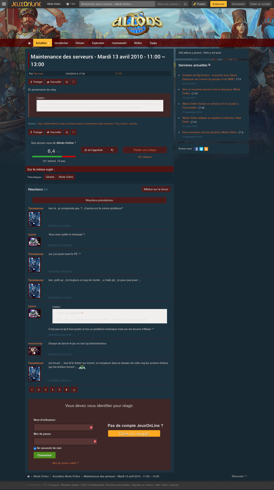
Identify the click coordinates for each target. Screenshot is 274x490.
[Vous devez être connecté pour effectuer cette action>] (112, 150)
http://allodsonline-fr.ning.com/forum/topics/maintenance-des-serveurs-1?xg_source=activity (87, 123)
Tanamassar (35, 208)
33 (196, 93)
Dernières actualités (193, 65)
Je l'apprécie (95, 150)
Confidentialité (96, 485)
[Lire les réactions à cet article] (74, 82)
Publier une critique (145, 150)
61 (195, 122)
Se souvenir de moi (49, 448)
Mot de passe (42, 434)
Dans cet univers (168, 4)
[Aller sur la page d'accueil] (28, 476)
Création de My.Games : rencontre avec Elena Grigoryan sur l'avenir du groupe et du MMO (209, 77)
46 (202, 107)
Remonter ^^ (239, 476)
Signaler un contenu (142, 485)
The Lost (38, 73)
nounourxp (35, 343)
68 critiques (145, 157)
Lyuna (32, 234)
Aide (157, 485)
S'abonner (218, 4)
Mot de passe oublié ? (66, 463)
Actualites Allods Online (66, 476)
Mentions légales (70, 485)
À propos (54, 485)
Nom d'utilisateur (44, 420)
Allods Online (41, 476)
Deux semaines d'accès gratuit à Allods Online (209, 132)
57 (120, 73)
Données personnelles (118, 485)
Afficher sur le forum (156, 189)
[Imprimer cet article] (67, 82)
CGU (84, 485)
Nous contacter (170, 485)
